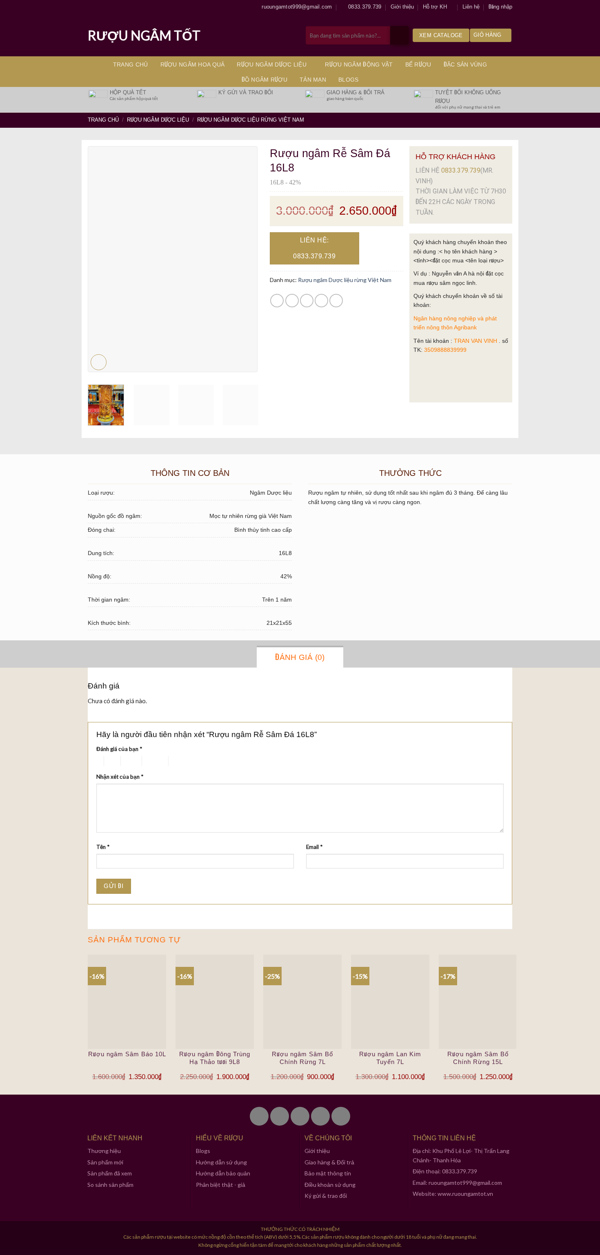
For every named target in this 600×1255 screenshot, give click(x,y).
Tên (102, 847)
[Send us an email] (300, 1116)
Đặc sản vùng (465, 64)
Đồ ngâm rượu (264, 79)
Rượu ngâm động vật (359, 64)
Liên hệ (471, 7)
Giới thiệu (402, 7)
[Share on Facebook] (277, 300)
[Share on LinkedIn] (336, 300)
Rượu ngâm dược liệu (271, 64)
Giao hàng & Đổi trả (329, 1162)
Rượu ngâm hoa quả (192, 64)
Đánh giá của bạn (119, 749)
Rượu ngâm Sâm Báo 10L (127, 1054)
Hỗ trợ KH (435, 7)
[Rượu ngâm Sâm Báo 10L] (127, 1002)
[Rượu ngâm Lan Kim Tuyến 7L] (390, 1002)
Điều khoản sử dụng (330, 1184)
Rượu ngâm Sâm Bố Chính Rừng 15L (478, 1058)
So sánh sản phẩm (110, 1184)
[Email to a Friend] (306, 300)
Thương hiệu (104, 1150)
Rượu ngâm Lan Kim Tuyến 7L (390, 1058)
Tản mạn (313, 79)
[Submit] (399, 35)
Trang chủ (130, 64)
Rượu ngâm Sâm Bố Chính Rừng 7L (302, 1058)
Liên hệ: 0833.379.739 (314, 248)
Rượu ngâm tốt (144, 35)
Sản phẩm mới (105, 1162)
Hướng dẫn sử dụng (221, 1162)
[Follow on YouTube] (340, 1116)
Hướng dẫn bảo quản (223, 1173)
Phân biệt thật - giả (220, 1184)
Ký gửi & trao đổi (325, 1195)
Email (314, 847)
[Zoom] (99, 362)
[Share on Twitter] (292, 300)
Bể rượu (418, 64)
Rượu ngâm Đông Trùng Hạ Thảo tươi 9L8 (214, 1058)
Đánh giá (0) (300, 657)
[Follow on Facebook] (259, 1116)
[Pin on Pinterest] (321, 300)
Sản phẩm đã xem (109, 1173)
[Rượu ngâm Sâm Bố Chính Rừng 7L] (302, 1002)
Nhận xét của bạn (119, 776)
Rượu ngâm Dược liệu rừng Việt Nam (250, 120)
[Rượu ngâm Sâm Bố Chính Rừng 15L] (478, 1002)
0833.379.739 (460, 170)
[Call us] (320, 1116)
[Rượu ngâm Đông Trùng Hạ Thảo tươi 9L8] (215, 1002)
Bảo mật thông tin (327, 1173)
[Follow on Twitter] (279, 1116)
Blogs (348, 79)
